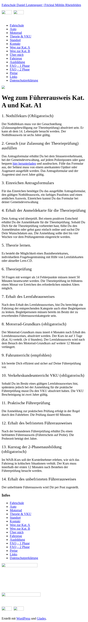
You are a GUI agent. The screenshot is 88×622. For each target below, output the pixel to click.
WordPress (23, 618)
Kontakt (15, 43)
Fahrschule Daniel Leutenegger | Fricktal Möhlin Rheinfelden (41, 5)
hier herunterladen (24, 163)
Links (13, 76)
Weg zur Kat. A (20, 47)
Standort (15, 40)
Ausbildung (17, 62)
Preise (14, 73)
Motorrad (16, 32)
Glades (41, 618)
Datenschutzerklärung (24, 80)
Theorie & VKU (20, 36)
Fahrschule (17, 25)
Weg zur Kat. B (20, 51)
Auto (13, 29)
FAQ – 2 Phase (20, 69)
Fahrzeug (16, 58)
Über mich (17, 54)
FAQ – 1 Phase (20, 65)
